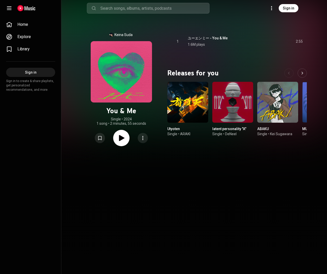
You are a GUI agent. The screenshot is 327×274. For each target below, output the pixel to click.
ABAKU (263, 129)
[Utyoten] (187, 102)
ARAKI (185, 134)
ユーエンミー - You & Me (208, 38)
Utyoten (173, 129)
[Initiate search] (94, 8)
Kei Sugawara (281, 134)
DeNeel (231, 134)
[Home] (26, 8)
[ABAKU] (277, 102)
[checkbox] (299, 41)
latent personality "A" (229, 129)
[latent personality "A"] (232, 102)
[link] (30, 24)
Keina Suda (123, 35)
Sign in (288, 8)
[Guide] (9, 8)
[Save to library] (100, 138)
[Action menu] (143, 138)
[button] (100, 138)
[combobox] (154, 8)
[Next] (302, 73)
